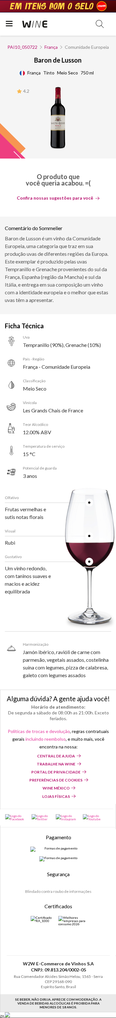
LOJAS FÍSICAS (56, 796)
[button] (100, 24)
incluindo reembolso (45, 739)
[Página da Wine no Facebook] (15, 817)
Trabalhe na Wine (56, 764)
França (51, 47)
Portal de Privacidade (56, 772)
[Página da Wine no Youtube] (92, 817)
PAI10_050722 (22, 47)
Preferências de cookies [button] (55, 780)
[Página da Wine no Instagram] (66, 817)
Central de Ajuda (56, 756)
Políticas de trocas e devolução (39, 731)
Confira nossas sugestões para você (55, 198)
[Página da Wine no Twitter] (40, 817)
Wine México (56, 788)
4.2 (26, 91)
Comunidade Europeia (87, 47)
